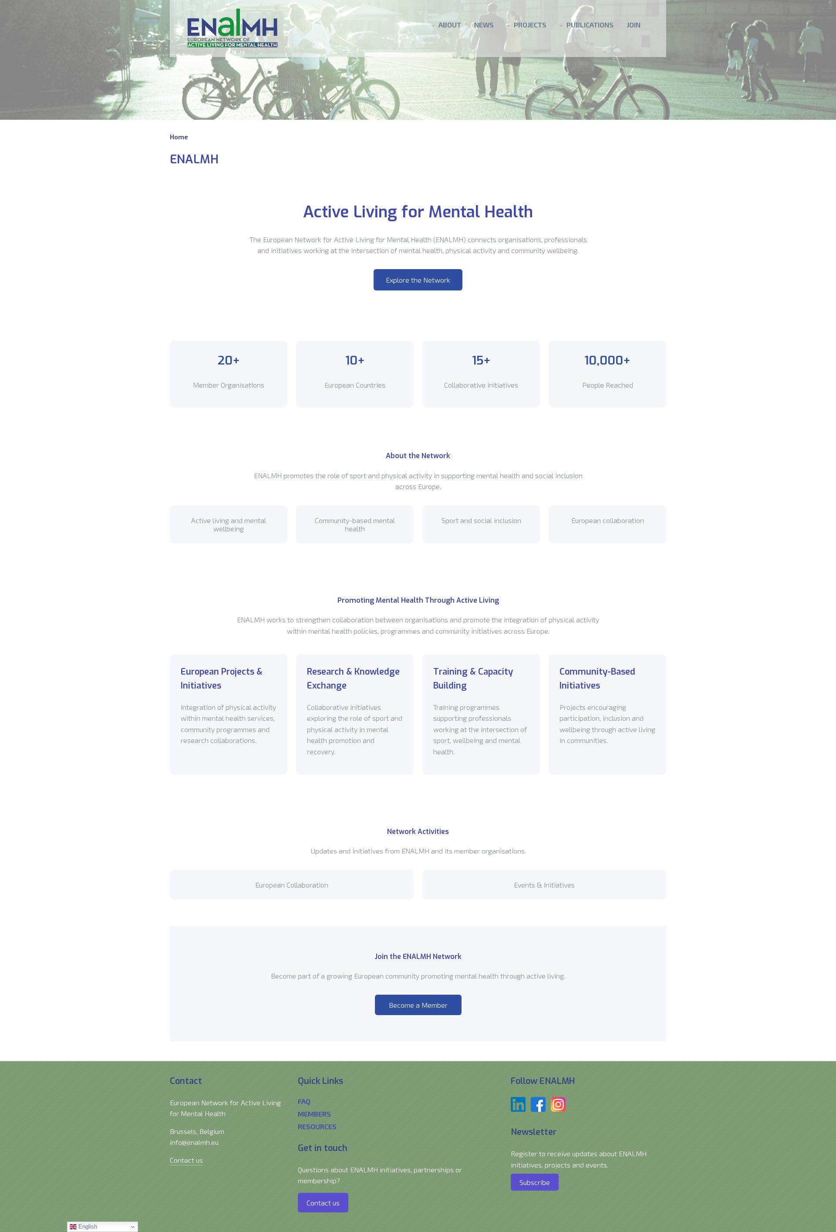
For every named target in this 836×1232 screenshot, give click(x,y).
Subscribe (534, 1182)
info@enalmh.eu (194, 1142)
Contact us (186, 1160)
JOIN (633, 24)
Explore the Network (418, 280)
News (484, 24)
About (449, 24)
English (87, 1226)
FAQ (304, 1101)
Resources (317, 1126)
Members (314, 1114)
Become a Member (418, 1005)
